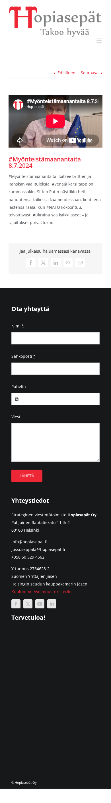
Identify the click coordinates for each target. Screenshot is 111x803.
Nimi (17, 326)
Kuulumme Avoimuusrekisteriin (41, 591)
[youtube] (39, 603)
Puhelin (18, 386)
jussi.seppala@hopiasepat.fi (38, 549)
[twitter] (27, 603)
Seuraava (89, 72)
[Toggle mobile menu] (99, 41)
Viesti (16, 416)
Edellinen (66, 72)
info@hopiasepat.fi (29, 541)
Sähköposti (23, 356)
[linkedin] (51, 603)
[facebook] (15, 603)
